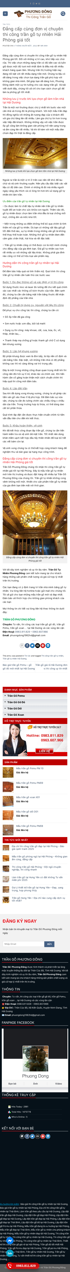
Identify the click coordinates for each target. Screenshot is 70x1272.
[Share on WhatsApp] (22, 645)
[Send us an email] (39, 4)
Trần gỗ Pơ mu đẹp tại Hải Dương (24, 1248)
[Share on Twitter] (32, 645)
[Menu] (5, 13)
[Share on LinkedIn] (48, 645)
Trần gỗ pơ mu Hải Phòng (55, 1248)
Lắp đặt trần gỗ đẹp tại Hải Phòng (39, 1218)
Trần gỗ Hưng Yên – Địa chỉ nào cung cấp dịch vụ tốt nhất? (38, 899)
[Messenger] (10, 1240)
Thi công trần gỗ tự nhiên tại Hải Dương (32, 1237)
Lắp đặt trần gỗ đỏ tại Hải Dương (37, 1222)
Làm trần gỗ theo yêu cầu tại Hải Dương (40, 1211)
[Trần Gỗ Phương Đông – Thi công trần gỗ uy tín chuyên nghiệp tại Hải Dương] (33, 13)
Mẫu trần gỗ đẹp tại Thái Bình (15, 1229)
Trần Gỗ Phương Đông (54, 1267)
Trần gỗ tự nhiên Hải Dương (14, 659)
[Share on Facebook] (27, 645)
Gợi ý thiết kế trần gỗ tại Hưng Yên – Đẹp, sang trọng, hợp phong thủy (37, 889)
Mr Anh (44, 46)
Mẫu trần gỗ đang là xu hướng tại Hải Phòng (47, 1226)
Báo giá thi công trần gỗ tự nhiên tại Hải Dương (43, 1204)
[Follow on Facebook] (31, 4)
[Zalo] (10, 1253)
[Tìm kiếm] (63, 13)
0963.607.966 (40, 631)
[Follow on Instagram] (33, 4)
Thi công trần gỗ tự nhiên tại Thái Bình (42, 1241)
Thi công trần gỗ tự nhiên (52, 656)
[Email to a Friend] (37, 645)
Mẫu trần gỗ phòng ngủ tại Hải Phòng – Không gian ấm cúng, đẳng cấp (39, 858)
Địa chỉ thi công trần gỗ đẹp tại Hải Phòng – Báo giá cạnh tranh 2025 (38, 847)
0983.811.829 (22, 631)
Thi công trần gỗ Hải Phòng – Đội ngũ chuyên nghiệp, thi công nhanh (36, 868)
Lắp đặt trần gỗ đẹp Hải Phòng (39, 1215)
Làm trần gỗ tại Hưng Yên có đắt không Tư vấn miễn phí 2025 (37, 878)
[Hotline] (10, 1265)
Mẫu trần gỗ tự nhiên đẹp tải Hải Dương (34, 1233)
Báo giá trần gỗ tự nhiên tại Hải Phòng (19, 1207)
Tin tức (6, 24)
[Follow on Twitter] (36, 4)
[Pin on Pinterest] (42, 645)
